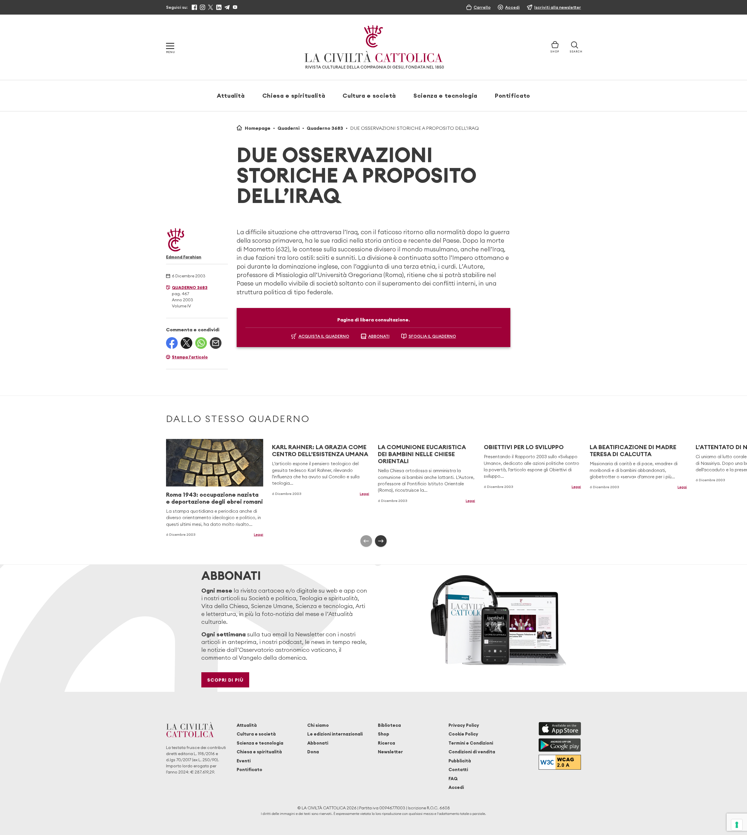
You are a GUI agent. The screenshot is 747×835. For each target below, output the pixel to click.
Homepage (257, 128)
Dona (313, 752)
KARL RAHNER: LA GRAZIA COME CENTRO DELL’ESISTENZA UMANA (320, 450)
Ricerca (386, 743)
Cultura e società (369, 95)
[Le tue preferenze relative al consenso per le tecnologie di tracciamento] (736, 824)
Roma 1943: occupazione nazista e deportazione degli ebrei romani (214, 498)
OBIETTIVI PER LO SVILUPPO (524, 447)
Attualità (231, 95)
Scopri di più (225, 680)
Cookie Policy (463, 734)
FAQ (453, 778)
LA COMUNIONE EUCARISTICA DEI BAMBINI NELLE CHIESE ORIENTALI (422, 454)
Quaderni (288, 128)
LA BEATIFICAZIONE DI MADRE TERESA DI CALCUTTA (633, 450)
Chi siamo (318, 725)
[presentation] (366, 541)
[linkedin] (218, 7)
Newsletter (390, 752)
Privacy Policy (463, 725)
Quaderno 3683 (325, 128)
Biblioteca (389, 725)
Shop (383, 734)
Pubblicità (459, 761)
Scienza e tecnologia (445, 95)
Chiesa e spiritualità (293, 95)
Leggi (258, 534)
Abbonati (317, 743)
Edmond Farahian (183, 257)
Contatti (458, 769)
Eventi (244, 761)
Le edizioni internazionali (335, 734)
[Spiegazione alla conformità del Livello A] (560, 762)
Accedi (456, 787)
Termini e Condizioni (470, 743)
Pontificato (512, 95)
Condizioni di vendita (471, 752)
